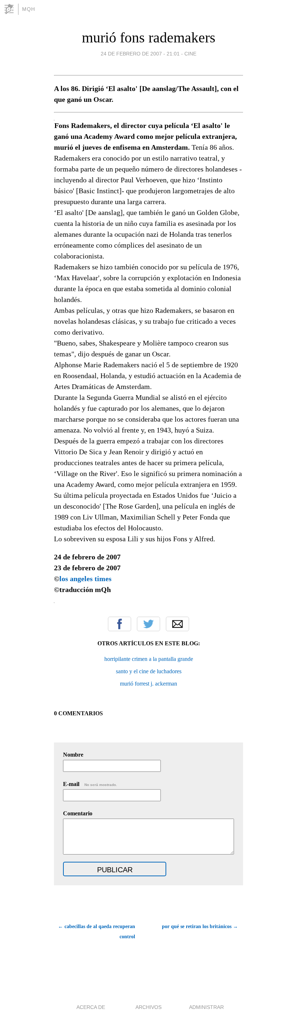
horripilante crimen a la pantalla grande (148, 659)
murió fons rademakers (149, 37)
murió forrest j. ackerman (148, 683)
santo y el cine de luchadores (148, 671)
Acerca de (90, 1007)
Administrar (206, 1007)
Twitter (148, 624)
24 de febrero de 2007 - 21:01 (140, 54)
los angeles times (85, 579)
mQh (28, 9)
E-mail (90, 784)
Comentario (77, 813)
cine (190, 54)
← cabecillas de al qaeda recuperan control (96, 931)
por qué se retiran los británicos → (200, 926)
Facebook (119, 624)
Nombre (73, 755)
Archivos (148, 1007)
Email (177, 624)
